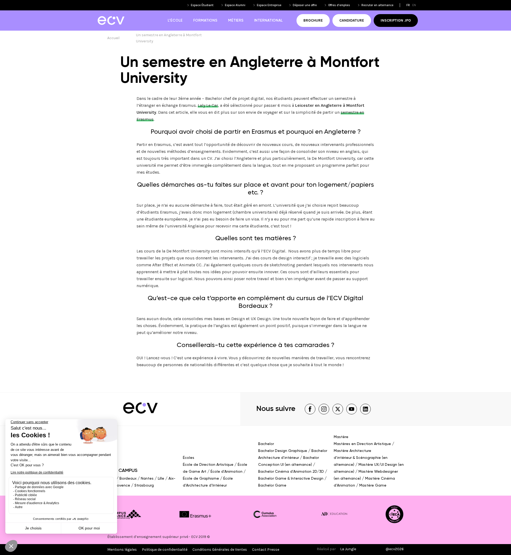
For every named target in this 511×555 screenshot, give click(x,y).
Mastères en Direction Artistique (362, 444)
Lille (161, 478)
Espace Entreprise (269, 5)
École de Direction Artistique (208, 465)
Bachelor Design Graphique (282, 451)
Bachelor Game (272, 485)
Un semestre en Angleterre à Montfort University (169, 38)
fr (408, 5)
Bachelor (266, 444)
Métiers (236, 20)
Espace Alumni (235, 5)
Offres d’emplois (339, 5)
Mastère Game (372, 485)
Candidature (351, 20)
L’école (175, 20)
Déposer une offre (305, 5)
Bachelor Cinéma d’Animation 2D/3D (291, 472)
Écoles (188, 458)
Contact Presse (265, 549)
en (414, 5)
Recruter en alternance (377, 5)
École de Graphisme (201, 478)
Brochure (313, 20)
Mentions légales (122, 549)
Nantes (147, 478)
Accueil (113, 38)
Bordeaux (128, 478)
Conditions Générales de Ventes (219, 549)
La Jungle (348, 549)
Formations (205, 20)
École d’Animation (226, 472)
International (268, 20)
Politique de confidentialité (164, 549)
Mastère (341, 437)
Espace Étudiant (202, 5)
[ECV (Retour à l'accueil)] (111, 20)
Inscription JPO (396, 20)
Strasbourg (144, 485)
